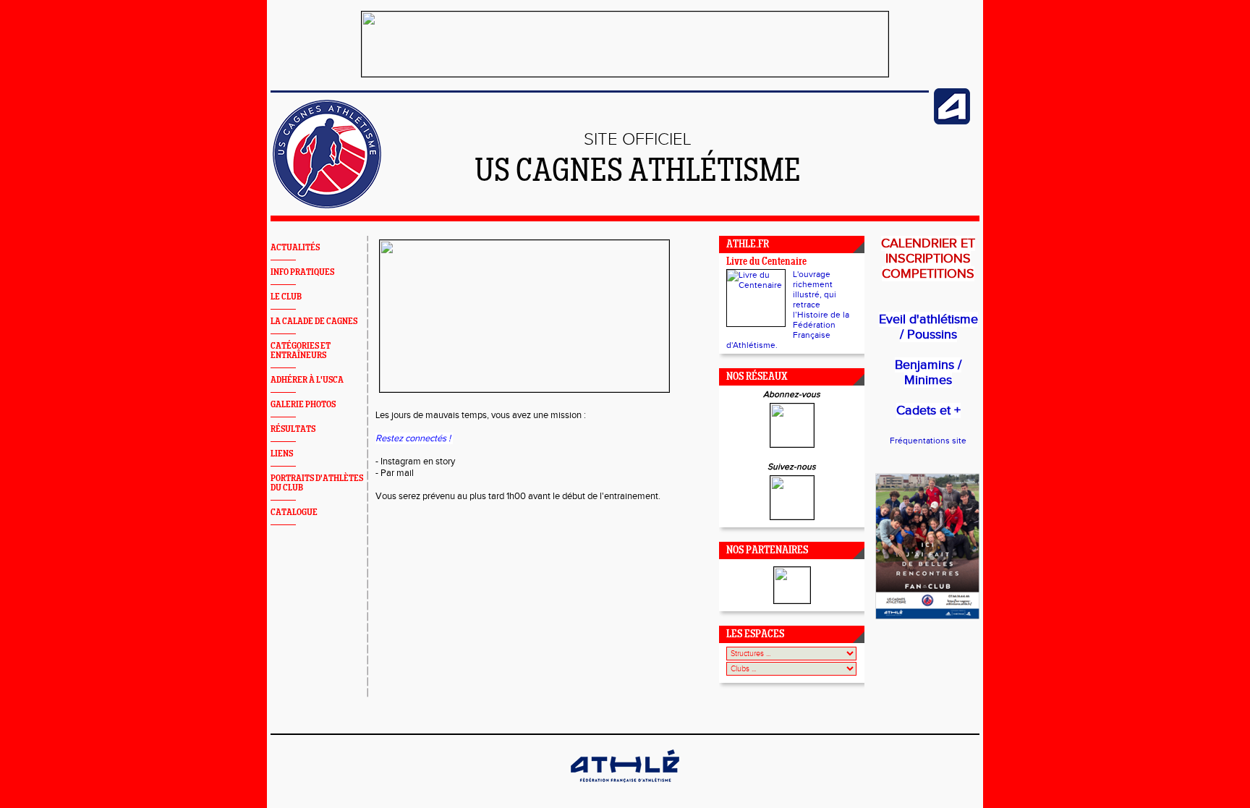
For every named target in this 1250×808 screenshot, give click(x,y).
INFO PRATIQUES (302, 272)
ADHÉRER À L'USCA (307, 380)
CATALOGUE (294, 512)
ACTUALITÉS (295, 247)
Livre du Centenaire (766, 262)
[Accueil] (327, 205)
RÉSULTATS (293, 429)
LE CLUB (286, 297)
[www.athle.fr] (952, 121)
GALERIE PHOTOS (303, 404)
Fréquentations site (928, 440)
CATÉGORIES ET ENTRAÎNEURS (301, 350)
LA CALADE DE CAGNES (314, 321)
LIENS (282, 454)
